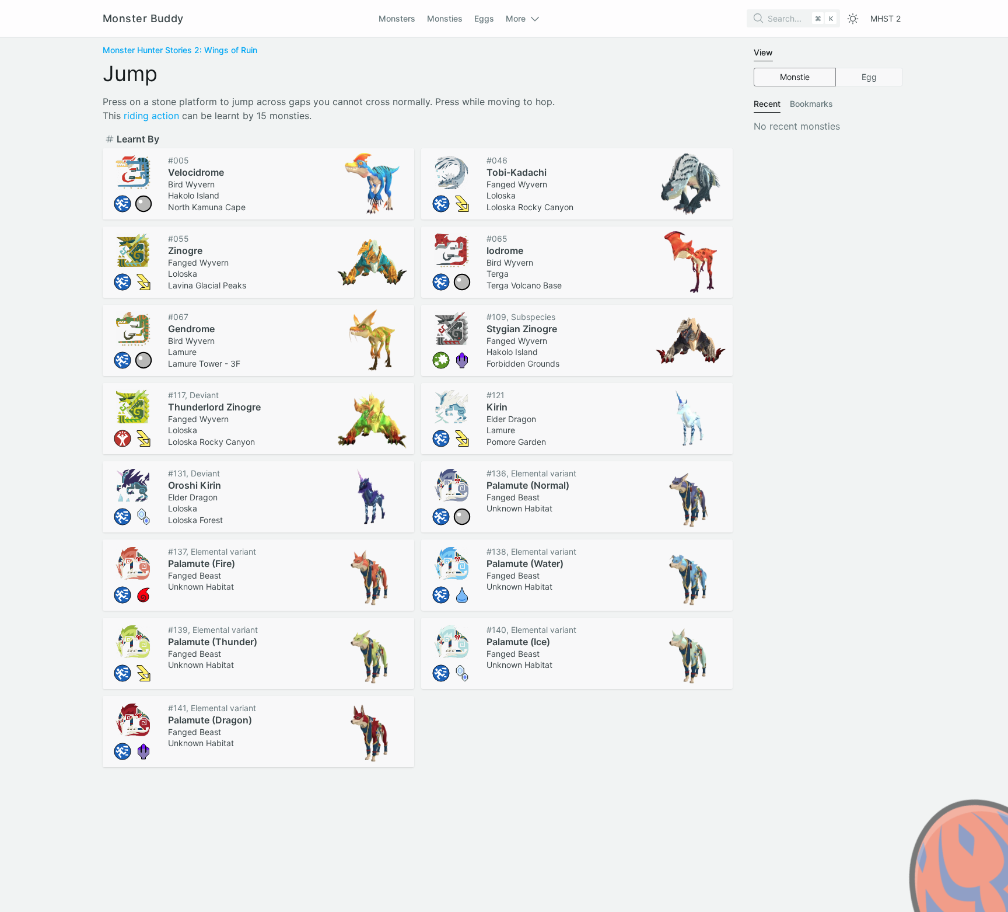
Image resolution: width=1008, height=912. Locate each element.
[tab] (763, 52)
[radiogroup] (828, 77)
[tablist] (828, 52)
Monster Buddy (143, 18)
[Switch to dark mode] (853, 18)
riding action (151, 115)
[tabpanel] (828, 77)
